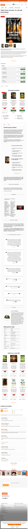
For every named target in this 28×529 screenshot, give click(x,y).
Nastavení (12, 526)
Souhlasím (14, 524)
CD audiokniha (14, 399)
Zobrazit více (14, 402)
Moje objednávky (3, 519)
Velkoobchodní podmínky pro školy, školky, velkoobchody (6, 508)
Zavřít (11, 85)
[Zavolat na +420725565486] (19, 2)
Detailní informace (3, 63)
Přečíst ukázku (13, 60)
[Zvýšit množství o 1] (19, 69)
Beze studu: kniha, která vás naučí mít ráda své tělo (19, 507)
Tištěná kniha (3, 112)
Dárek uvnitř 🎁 (26, 473)
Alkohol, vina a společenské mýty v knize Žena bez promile (20, 506)
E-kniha (6, 112)
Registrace (2, 518)
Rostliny (12, 328)
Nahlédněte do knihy (17, 173)
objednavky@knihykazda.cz (6, 496)
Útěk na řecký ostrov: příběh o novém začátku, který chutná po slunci (20, 505)
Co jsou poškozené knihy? (4, 512)
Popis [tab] (4, 124)
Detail (5, 110)
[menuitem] (2, 8)
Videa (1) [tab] (9, 124)
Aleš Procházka (13, 333)
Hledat (13, 4)
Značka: (19, 14)
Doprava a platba (3, 506)
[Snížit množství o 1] (17, 69)
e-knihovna (17, 4)
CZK (22, 4)
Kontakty (2, 504)
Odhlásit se (2, 520)
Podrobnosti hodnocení (12, 14)
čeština (12, 330)
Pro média (2, 505)
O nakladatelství (3, 511)
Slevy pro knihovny (3, 509)
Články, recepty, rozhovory (4, 510)
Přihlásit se (2, 517)
